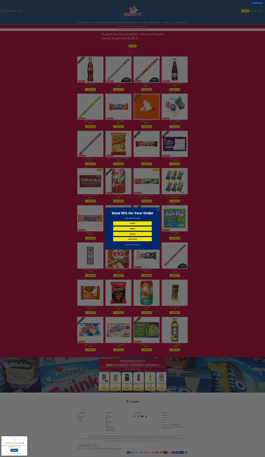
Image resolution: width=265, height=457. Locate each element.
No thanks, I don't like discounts (132, 244)
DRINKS (132, 229)
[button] (257, 3)
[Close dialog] (158, 209)
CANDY (132, 223)
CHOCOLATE (132, 239)
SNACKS (132, 234)
